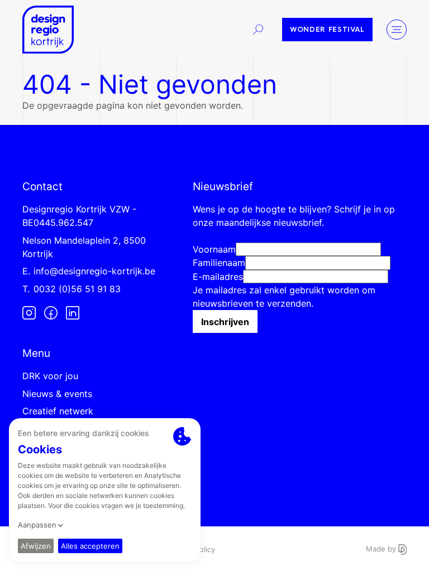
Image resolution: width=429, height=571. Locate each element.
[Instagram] (29, 313)
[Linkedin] (72, 313)
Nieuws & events (57, 393)
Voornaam (214, 249)
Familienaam (219, 262)
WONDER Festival (327, 29)
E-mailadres (218, 276)
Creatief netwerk (57, 411)
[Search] (258, 30)
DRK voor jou (50, 375)
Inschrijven (225, 321)
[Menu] (397, 30)
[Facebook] (51, 313)
